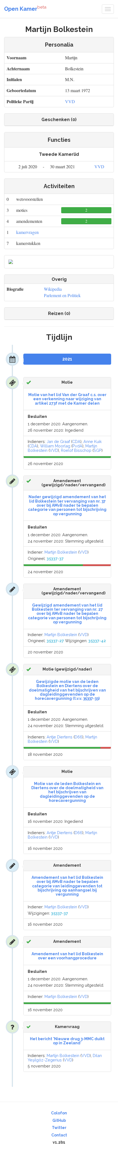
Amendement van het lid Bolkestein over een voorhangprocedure (67, 956)
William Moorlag (55, 446)
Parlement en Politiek (62, 295)
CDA (76, 441)
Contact (59, 1135)
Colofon (59, 1113)
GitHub (59, 1120)
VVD (70, 101)
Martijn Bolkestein (60, 552)
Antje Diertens (59, 737)
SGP (98, 450)
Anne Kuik (92, 441)
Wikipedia (53, 289)
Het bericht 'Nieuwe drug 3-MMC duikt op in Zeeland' (67, 1041)
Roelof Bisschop (76, 450)
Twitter (59, 1127)
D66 (78, 737)
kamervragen (27, 232)
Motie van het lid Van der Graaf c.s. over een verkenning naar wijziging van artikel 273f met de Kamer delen (67, 399)
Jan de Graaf (58, 441)
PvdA (77, 446)
